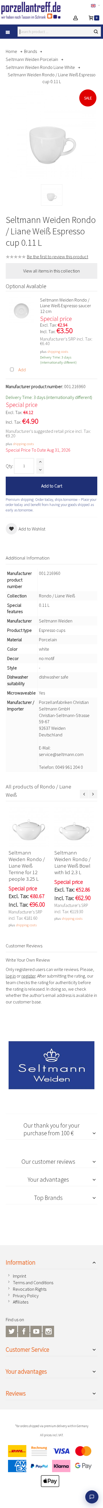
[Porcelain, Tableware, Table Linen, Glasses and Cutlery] (31, 10)
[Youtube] (36, 1330)
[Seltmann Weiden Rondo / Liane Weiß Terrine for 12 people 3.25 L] (29, 827)
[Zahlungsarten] (51, 1467)
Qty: (9, 466)
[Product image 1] (51, 195)
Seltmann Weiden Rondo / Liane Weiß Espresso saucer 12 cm (65, 305)
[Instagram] (48, 1330)
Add (22, 369)
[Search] (96, 31)
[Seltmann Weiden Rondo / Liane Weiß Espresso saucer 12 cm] (21, 310)
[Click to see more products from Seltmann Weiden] (51, 1065)
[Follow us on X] (12, 1330)
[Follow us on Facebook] (24, 1330)
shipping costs (57, 351)
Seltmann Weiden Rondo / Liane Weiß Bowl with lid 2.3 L (72, 862)
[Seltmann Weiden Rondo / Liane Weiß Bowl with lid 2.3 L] (74, 827)
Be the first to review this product (57, 256)
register (28, 976)
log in (11, 976)
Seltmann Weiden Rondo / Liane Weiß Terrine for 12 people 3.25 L (27, 865)
